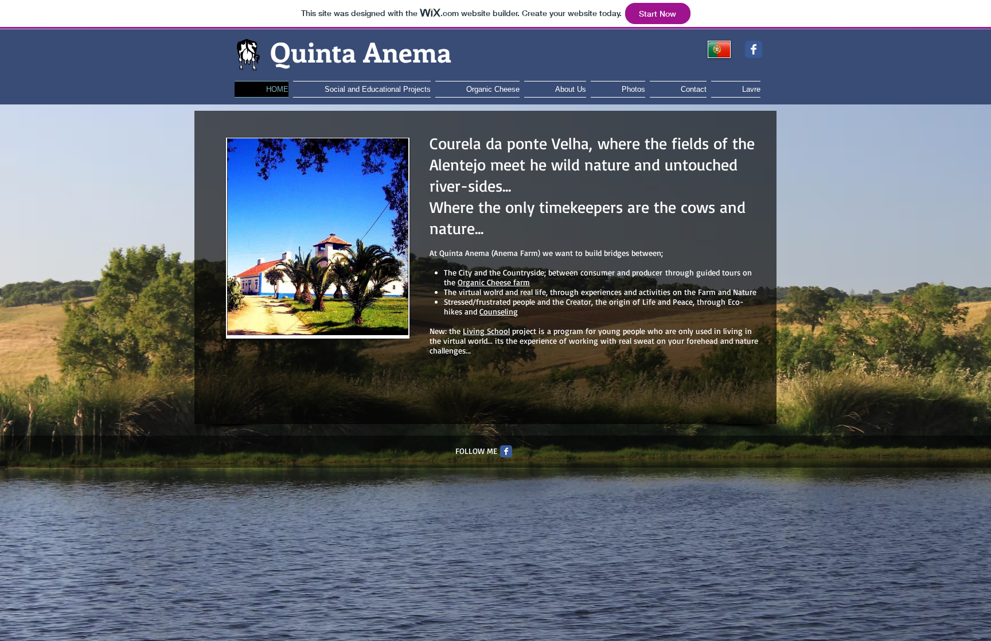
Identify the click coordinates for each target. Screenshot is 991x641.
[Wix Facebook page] (753, 49)
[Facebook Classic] (506, 451)
